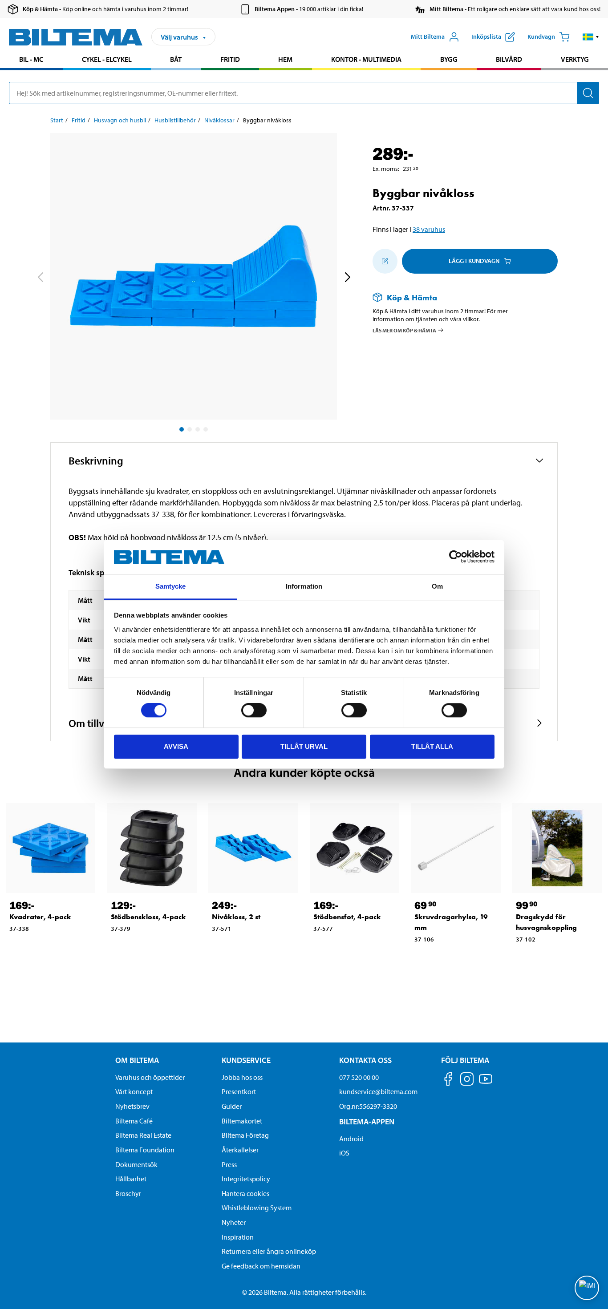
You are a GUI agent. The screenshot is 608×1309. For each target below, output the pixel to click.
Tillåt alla (432, 746)
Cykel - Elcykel (107, 59)
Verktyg (575, 59)
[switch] (254, 710)
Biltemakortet (242, 1120)
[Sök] (588, 93)
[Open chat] (587, 1288)
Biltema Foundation (144, 1149)
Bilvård (509, 59)
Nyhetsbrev (132, 1106)
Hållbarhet (130, 1178)
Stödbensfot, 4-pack (347, 916)
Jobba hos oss (242, 1077)
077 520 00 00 (359, 1077)
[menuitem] (31, 60)
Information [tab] (304, 586)
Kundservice (246, 1060)
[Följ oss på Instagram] (467, 1080)
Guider (232, 1106)
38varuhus (429, 229)
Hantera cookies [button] (245, 1193)
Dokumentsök (136, 1164)
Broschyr (128, 1193)
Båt (176, 59)
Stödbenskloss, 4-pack (148, 916)
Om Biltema (137, 1060)
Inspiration (238, 1236)
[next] (347, 278)
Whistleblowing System (257, 1207)
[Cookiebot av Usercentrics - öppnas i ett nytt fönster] (456, 557)
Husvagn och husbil (120, 120)
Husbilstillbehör (175, 120)
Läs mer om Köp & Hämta (404, 330)
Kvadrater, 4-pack (40, 916)
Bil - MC (31, 59)
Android (351, 1138)
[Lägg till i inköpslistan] (385, 261)
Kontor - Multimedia (366, 59)
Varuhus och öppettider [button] (150, 1077)
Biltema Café (134, 1120)
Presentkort (239, 1091)
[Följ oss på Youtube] (485, 1083)
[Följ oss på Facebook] (448, 1080)
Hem (285, 59)
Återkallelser (240, 1149)
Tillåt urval (304, 746)
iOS (344, 1152)
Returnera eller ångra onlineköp (269, 1251)
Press (229, 1164)
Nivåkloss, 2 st (236, 916)
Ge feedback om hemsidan (261, 1265)
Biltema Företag (245, 1135)
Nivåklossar (219, 120)
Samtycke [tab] (170, 586)
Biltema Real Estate (143, 1135)
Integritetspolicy (246, 1178)
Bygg (449, 59)
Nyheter (234, 1222)
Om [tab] (437, 586)
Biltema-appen (366, 1121)
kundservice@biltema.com (378, 1091)
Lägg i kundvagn (474, 261)
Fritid (230, 59)
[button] (591, 37)
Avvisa (176, 746)
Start (56, 120)
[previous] (40, 278)
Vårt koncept (134, 1091)
